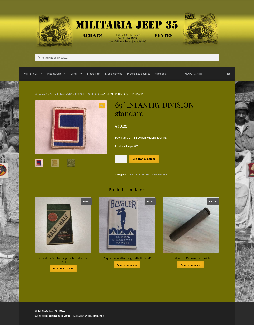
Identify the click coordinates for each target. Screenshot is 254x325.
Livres (74, 73)
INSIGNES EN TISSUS (87, 93)
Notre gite (93, 73)
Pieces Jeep (54, 73)
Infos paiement (113, 73)
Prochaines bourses (138, 73)
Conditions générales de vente (52, 315)
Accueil (43, 93)
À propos (160, 73)
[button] (102, 105)
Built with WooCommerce (88, 315)
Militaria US (30, 73)
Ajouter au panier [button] (63, 268)
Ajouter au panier (144, 158)
